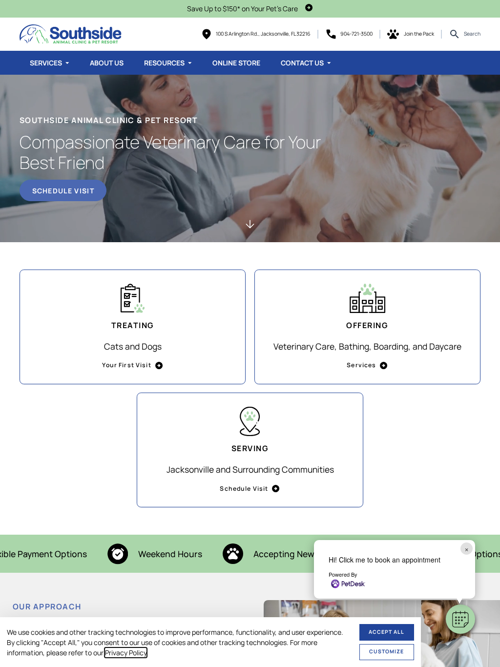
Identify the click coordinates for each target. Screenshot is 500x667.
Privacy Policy (125, 652)
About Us (107, 62)
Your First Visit (126, 365)
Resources (164, 62)
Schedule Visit (63, 190)
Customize (386, 651)
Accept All (386, 631)
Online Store (236, 62)
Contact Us (302, 62)
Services (46, 62)
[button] (460, 619)
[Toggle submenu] (67, 63)
